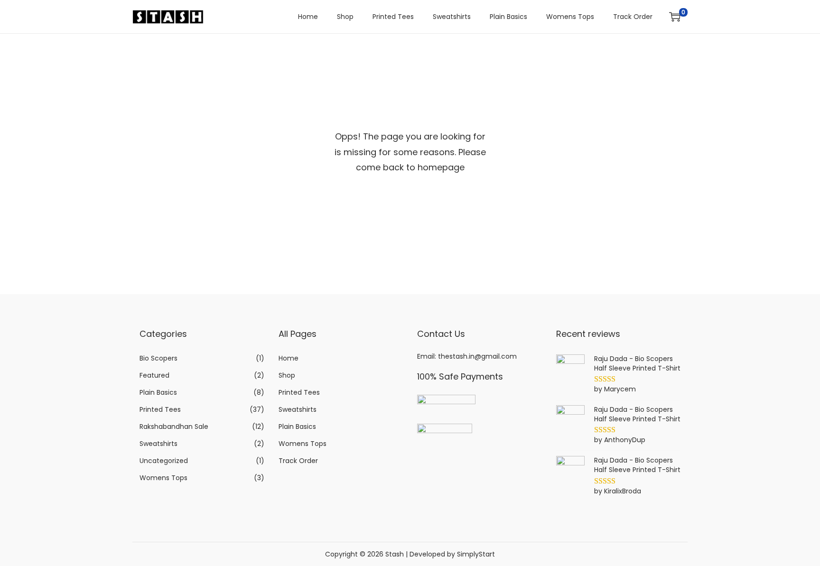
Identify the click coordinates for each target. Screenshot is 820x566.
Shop (287, 375)
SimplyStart (476, 554)
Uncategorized (164, 460)
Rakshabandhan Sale (174, 426)
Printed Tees (160, 409)
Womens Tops (163, 477)
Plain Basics (158, 392)
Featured (154, 375)
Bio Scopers (158, 358)
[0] (674, 16)
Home (288, 358)
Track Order (298, 460)
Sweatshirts (158, 443)
